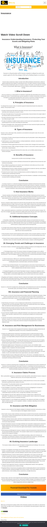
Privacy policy (25, 525)
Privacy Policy (4, 519)
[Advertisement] (23, 24)
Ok (20, 525)
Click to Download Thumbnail (23, 494)
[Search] (30, 7)
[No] (45, 524)
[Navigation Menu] (44, 3)
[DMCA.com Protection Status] (4, 511)
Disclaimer (5, 507)
